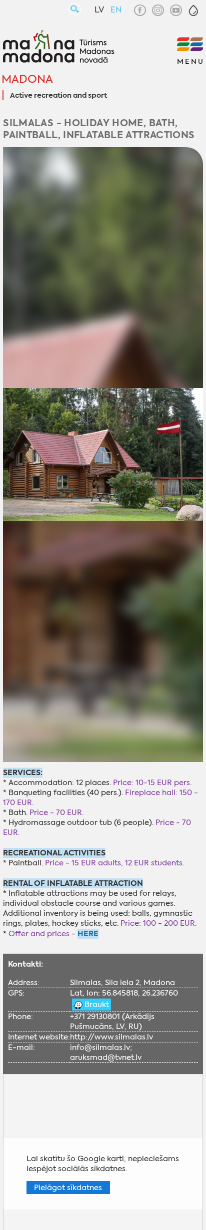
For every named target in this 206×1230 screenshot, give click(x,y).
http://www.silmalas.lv (111, 1037)
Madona (27, 79)
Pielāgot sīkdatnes (68, 1188)
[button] (194, 10)
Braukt (95, 1005)
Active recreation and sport (58, 96)
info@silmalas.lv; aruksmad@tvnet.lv (106, 1052)
